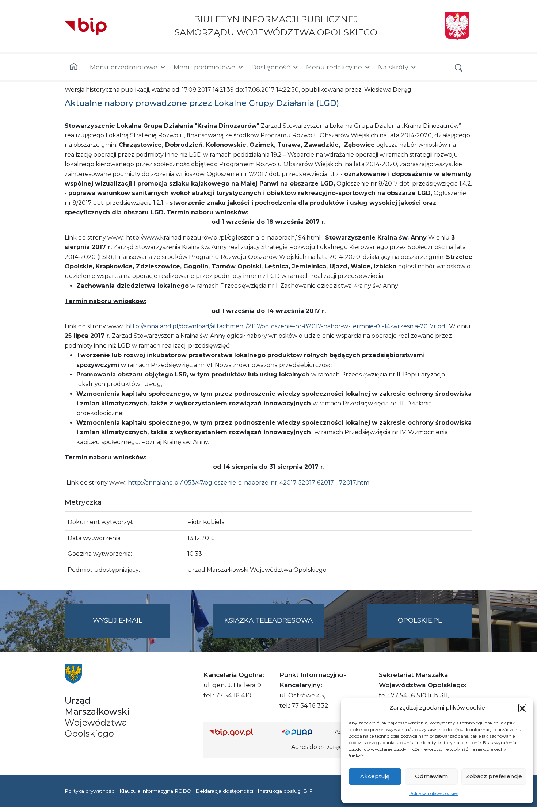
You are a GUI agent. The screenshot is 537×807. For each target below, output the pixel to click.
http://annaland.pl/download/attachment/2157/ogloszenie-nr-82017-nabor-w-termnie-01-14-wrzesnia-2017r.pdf (287, 326)
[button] (522, 707)
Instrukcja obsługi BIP (285, 791)
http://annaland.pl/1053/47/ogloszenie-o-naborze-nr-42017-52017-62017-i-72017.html (249, 482)
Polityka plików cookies (433, 793)
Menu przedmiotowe (123, 67)
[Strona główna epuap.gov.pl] (305, 732)
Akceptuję (374, 776)
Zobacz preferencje (493, 776)
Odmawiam (431, 776)
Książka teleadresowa (268, 620)
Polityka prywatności (90, 791)
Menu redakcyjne (334, 67)
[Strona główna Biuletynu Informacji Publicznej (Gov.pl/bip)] (239, 732)
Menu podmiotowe (204, 67)
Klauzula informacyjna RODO (155, 791)
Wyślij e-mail (131, 627)
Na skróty (393, 67)
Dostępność (270, 67)
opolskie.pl (420, 620)
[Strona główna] (74, 67)
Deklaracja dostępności (224, 791)
